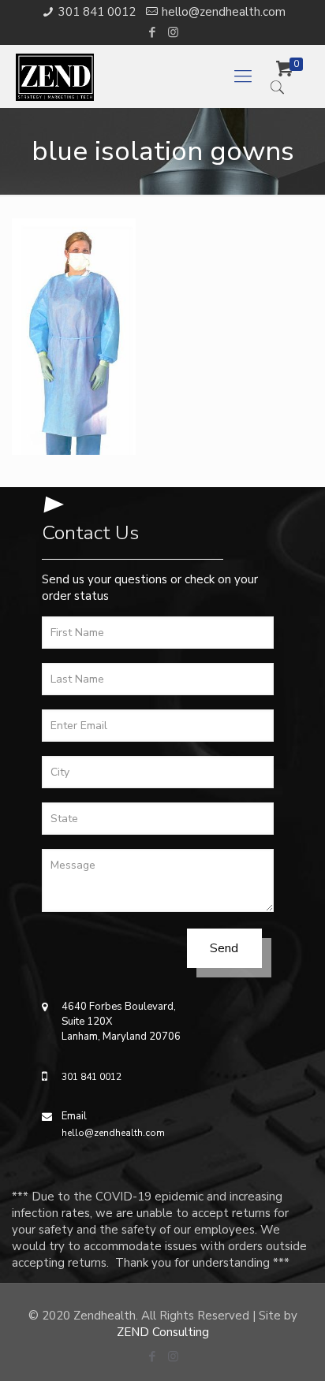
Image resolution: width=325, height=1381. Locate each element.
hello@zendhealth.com (224, 12)
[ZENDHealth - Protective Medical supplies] (132, 76)
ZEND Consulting (163, 1332)
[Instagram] (173, 32)
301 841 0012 (97, 12)
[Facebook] (152, 32)
